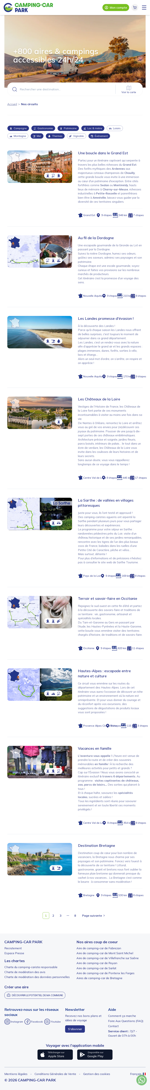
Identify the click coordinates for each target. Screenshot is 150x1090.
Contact (113, 1026)
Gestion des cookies (96, 1074)
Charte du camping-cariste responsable (30, 967)
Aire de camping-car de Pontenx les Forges (105, 973)
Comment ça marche (122, 1016)
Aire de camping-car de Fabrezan (98, 948)
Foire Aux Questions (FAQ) (125, 1021)
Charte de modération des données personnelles (37, 977)
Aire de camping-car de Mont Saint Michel (104, 953)
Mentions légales (15, 1074)
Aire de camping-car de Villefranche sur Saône (107, 958)
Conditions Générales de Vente (55, 1074)
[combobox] (75, 89)
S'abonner (75, 1029)
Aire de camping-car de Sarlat (96, 968)
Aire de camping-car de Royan (96, 963)
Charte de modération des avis (24, 972)
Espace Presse (14, 953)
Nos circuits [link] (29, 104)
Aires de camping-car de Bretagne (99, 978)
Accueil (12, 104)
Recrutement (13, 948)
